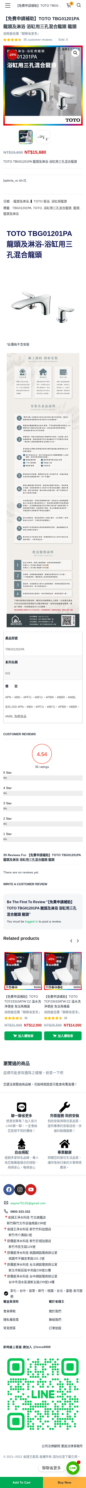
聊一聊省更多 (21, 1116)
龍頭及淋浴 (11, 214)
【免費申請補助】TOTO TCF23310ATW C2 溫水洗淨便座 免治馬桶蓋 (22, 1001)
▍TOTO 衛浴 (40, 201)
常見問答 (9, 1328)
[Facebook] (8, 1189)
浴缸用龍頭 (59, 201)
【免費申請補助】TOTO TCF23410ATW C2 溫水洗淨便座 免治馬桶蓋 (62, 1001)
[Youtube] (30, 1189)
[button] (75, 53)
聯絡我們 (55, 1319)
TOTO (37, 208)
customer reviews (37, 39)
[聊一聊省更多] (21, 1107)
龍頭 (76, 208)
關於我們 (55, 1311)
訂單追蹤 (55, 1328)
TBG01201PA (21, 208)
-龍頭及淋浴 (20, 201)
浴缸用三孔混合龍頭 (57, 208)
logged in (31, 921)
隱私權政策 (11, 1319)
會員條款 (9, 1311)
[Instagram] (19, 1189)
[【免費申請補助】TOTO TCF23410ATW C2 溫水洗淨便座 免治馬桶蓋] (63, 971)
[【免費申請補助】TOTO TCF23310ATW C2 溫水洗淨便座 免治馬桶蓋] (23, 971)
